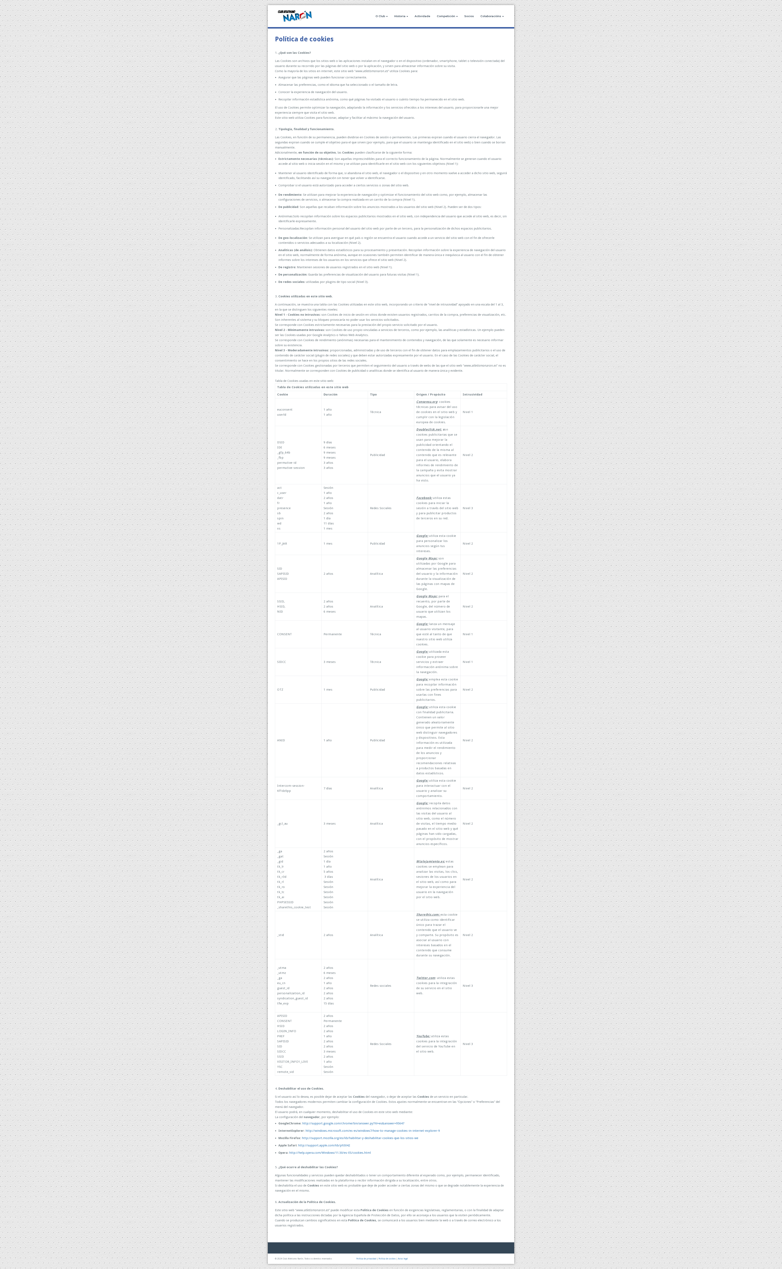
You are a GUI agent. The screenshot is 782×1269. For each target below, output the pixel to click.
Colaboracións (490, 16)
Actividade (422, 16)
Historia (399, 16)
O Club (380, 16)
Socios (469, 16)
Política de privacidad (366, 1259)
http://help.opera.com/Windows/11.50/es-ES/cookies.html (330, 1153)
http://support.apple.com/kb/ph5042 (324, 1145)
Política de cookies (387, 1259)
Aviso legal (403, 1259)
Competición (446, 16)
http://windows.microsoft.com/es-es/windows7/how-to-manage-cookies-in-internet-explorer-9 (372, 1131)
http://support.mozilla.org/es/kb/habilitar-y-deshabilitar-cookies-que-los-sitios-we (360, 1138)
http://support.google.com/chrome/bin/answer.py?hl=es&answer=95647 (353, 1123)
